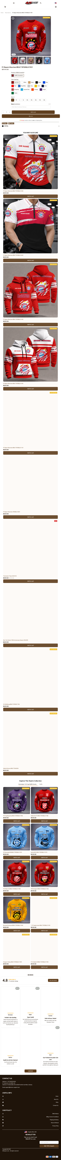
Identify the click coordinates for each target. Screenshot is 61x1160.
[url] (12, 1087)
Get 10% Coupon (49, 1146)
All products (8, 12)
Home (2, 12)
